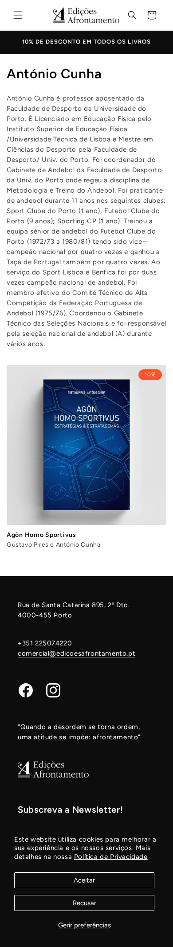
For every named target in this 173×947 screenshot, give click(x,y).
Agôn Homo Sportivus (41, 535)
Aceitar (84, 880)
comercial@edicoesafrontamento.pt (76, 653)
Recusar (84, 903)
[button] (18, 15)
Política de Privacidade (111, 857)
